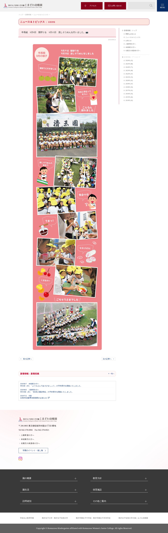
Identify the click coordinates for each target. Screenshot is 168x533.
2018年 (128, 87)
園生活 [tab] (26, 489)
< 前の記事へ (26, 359)
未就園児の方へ (131, 47)
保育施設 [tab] (97, 489)
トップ (21, 14)
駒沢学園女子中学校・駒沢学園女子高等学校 (93, 518)
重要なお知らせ (131, 34)
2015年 (128, 97)
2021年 (128, 77)
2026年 (128, 60)
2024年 (128, 67)
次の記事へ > (108, 359)
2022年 (128, 74)
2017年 (128, 90)
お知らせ (128, 40)
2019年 (128, 84)
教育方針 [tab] (97, 478)
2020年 (128, 80)
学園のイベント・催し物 (33, 450)
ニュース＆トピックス (41, 14)
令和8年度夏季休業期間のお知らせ (33, 397)
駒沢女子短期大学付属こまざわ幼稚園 (133, 518)
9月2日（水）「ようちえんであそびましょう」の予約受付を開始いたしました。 (51, 385)
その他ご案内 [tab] (99, 501)
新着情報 (28, 14)
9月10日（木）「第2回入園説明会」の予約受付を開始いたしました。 (47, 391)
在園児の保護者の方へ (133, 50)
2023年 (128, 70)
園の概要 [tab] (27, 478)
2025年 (128, 64)
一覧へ (112, 373)
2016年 (128, 94)
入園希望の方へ (131, 44)
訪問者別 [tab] (27, 501)
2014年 (128, 100)
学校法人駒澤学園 (27, 518)
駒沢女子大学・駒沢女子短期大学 (55, 518)
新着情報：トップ (130, 30)
